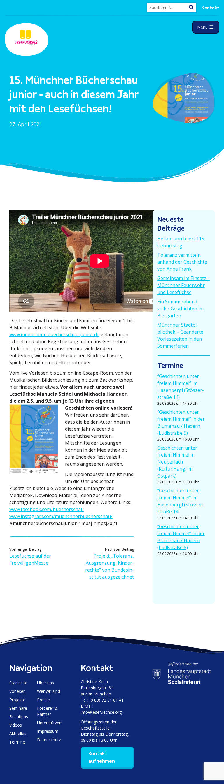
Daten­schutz (49, 739)
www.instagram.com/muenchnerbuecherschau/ (61, 516)
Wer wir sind (48, 691)
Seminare (18, 708)
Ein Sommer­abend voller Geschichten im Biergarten (180, 308)
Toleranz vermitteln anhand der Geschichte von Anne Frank (182, 262)
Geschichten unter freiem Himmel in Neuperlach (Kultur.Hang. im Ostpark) (177, 462)
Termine (17, 742)
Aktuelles (17, 733)
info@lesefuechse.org (101, 712)
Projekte (17, 699)
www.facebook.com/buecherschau (46, 509)
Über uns (45, 683)
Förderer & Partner (47, 711)
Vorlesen (17, 691)
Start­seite (18, 683)
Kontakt (210, 7)
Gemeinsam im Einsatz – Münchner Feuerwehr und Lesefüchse (183, 285)
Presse (43, 699)
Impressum (47, 731)
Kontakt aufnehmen (101, 757)
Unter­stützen (49, 722)
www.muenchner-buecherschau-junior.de (54, 334)
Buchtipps (18, 716)
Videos (15, 725)
